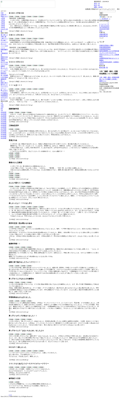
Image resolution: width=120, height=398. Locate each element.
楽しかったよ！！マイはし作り (4, 69)
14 (107, 26)
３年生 (3, 22)
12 (104, 26)
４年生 (3, 23)
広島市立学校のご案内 (106, 45)
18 (103, 27)
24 (101, 29)
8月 (2, 108)
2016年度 (3, 130)
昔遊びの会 (4, 57)
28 (107, 29)
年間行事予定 (103, 36)
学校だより (4, 16)
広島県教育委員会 (105, 49)
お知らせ (3, 14)
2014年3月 (105, 19)
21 (107, 27)
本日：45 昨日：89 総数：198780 (98, 5)
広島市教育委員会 (105, 47)
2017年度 (3, 129)
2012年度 (3, 138)
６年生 (3, 27)
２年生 (3, 20)
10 (101, 26)
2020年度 (3, 123)
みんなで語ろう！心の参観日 (4, 64)
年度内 (103, 17)
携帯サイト (102, 81)
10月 (2, 106)
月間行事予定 (103, 34)
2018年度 (3, 127)
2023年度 (3, 118)
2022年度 (3, 119)
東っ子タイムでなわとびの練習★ (4, 92)
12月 (2, 105)
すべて (110, 17)
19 (104, 27)
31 (101, 30)
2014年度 (3, 134)
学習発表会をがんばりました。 (4, 97)
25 (103, 29)
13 (105, 26)
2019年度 (3, 125)
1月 (2, 103)
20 (105, 27)
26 (104, 29)
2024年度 (3, 116)
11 (102, 26)
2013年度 (3, 136)
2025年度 (3, 114)
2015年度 (3, 132)
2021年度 (3, 121)
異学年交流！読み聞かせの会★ (4, 75)
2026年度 (3, 112)
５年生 (3, 25)
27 (105, 29)
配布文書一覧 (103, 67)
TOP (2, 13)
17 (101, 27)
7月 (2, 110)
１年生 (3, 18)
